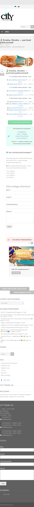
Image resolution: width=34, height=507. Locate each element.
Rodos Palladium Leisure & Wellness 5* (19, 104)
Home (1, 44)
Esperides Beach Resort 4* (15, 95)
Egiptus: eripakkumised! (7, 322)
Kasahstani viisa (5, 365)
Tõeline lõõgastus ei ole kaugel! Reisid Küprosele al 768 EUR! (17, 315)
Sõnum (9, 211)
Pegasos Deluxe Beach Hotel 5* (18, 110)
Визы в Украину (5, 375)
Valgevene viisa (5, 368)
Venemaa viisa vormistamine (9, 363)
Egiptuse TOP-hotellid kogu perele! (11, 340)
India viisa (3, 373)
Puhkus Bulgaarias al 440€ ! (23, 292)
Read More (16, 272)
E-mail (9, 197)
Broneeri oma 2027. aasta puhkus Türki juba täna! (16, 318)
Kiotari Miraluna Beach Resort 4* (18, 80)
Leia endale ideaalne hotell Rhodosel (20, 122)
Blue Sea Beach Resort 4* (16, 108)
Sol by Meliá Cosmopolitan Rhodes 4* (19, 91)
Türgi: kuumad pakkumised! (10, 334)
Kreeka (7, 44)
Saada (9, 226)
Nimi (8, 190)
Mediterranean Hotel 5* (15, 84)
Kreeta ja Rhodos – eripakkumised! (11, 336)
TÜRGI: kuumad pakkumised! (9, 327)
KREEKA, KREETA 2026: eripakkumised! (14, 289)
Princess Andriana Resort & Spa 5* (18, 114)
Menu (7, 32)
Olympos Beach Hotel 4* (16, 101)
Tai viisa (3, 370)
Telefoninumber (12, 204)
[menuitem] (15, 6)
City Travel (6, 380)
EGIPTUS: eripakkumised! (8, 312)
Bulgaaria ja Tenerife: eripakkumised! (11, 325)
